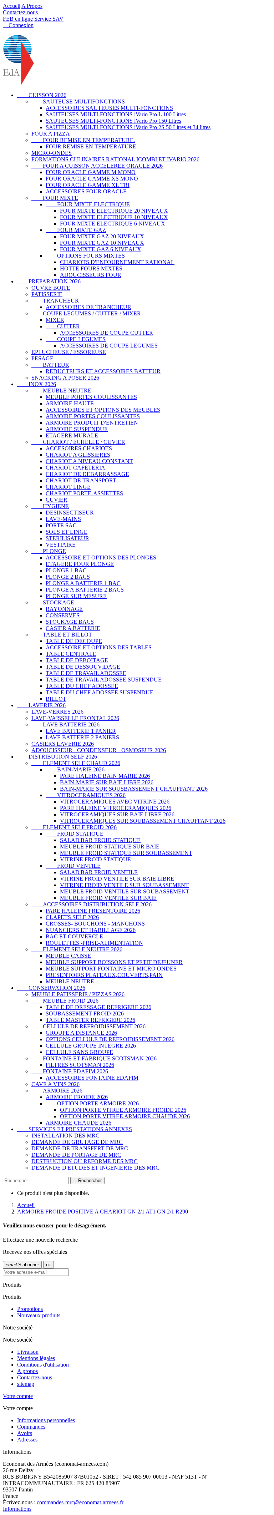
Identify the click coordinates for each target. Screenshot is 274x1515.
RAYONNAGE (64, 609)
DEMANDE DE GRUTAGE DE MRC (77, 1142)
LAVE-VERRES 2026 (57, 712)
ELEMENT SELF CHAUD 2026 (75, 763)
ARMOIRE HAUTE (70, 403)
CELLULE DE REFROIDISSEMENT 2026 (88, 1026)
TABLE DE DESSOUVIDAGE (83, 667)
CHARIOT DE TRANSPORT (81, 480)
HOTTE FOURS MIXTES (91, 268)
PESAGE (42, 358)
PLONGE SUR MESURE (76, 596)
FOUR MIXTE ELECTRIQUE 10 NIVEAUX (114, 217)
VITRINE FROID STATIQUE (95, 859)
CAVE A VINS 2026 (55, 1084)
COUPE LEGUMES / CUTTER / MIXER (86, 313)
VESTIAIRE (61, 545)
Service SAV (49, 19)
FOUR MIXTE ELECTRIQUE (88, 204)
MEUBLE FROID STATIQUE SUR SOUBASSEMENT (126, 853)
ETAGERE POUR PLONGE (80, 564)
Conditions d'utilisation (43, 1365)
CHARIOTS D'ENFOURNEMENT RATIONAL (117, 262)
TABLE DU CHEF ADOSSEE (82, 686)
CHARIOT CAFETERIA (75, 468)
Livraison (28, 1352)
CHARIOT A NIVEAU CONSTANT (89, 461)
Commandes (31, 1427)
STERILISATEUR (67, 538)
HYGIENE (50, 506)
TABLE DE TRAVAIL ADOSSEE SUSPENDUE (104, 680)
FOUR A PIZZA (50, 134)
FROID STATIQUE (74, 834)
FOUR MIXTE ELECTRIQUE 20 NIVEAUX (114, 211)
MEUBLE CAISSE (68, 956)
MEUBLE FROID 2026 (64, 1001)
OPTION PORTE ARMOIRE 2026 (92, 1103)
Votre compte (18, 1396)
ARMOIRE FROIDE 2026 (77, 1097)
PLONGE (48, 551)
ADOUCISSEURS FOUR (90, 275)
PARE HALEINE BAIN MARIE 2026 (105, 776)
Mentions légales (36, 1358)
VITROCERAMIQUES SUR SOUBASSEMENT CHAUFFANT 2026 (142, 821)
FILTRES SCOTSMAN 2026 (80, 1065)
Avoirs (24, 1433)
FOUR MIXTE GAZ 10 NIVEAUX (102, 243)
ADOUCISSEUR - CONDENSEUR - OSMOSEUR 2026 (98, 750)
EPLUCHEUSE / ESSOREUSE (68, 352)
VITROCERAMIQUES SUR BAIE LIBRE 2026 (117, 814)
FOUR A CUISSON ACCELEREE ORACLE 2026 (97, 166)
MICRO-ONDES (51, 153)
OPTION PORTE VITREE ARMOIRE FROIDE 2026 (123, 1110)
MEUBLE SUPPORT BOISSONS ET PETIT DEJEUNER (114, 962)
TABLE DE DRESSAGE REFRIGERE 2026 (98, 1007)
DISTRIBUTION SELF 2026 (57, 757)
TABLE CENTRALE (71, 654)
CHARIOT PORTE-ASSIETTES (84, 493)
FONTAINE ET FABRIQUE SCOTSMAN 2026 (94, 1058)
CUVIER (56, 500)
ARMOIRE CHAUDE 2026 (78, 1123)
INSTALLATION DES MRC (65, 1136)
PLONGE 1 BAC (66, 570)
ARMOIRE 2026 (56, 1091)
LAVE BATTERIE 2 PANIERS (82, 737)
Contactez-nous (20, 12)
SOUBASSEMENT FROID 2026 (85, 1013)
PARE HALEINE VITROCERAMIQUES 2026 (115, 808)
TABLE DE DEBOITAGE (77, 660)
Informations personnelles (46, 1420)
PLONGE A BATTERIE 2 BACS (85, 590)
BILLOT (56, 699)
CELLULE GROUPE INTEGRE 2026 (91, 1046)
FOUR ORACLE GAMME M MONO (91, 172)
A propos (27, 1371)
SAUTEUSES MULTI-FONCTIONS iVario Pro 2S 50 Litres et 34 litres (128, 127)
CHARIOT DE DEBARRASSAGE (87, 474)
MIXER (55, 320)
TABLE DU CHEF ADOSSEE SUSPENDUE (99, 692)
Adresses (27, 1440)
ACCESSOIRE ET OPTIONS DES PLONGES (101, 557)
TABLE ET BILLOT (61, 635)
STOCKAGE (52, 602)
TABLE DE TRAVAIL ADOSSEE (86, 673)
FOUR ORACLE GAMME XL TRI (88, 185)
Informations (17, 1509)
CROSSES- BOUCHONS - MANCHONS (95, 924)
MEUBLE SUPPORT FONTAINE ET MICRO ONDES (111, 969)
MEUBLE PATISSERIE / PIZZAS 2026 (78, 994)
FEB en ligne (18, 19)
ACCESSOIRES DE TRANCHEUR (88, 307)
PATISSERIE (46, 294)
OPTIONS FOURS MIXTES (85, 256)
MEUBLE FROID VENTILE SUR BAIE (108, 898)
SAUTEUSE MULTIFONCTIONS (78, 101)
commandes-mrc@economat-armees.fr (80, 1502)
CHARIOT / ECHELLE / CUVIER (78, 442)
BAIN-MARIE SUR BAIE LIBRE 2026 (106, 782)
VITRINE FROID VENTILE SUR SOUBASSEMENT (124, 885)
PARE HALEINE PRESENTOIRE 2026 (93, 911)
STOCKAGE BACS (70, 622)
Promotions (30, 1309)
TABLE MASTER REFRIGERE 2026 (90, 1020)
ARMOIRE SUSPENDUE (77, 429)
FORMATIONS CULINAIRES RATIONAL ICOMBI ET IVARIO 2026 (115, 159)
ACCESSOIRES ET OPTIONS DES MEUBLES (103, 410)
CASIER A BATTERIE (73, 628)
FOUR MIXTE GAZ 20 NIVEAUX (102, 236)
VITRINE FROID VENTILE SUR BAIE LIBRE (117, 879)
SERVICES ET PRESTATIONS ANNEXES (74, 1129)
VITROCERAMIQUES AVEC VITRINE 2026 (114, 802)
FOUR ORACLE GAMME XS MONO (92, 179)
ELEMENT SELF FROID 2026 (74, 827)
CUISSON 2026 (41, 95)
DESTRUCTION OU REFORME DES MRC (84, 1161)
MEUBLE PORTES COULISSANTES (91, 397)
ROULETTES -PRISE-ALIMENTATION (94, 943)
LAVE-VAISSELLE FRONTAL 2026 (75, 718)
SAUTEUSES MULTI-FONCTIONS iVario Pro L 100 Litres (116, 114)
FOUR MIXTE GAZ (76, 230)
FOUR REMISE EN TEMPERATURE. (83, 140)
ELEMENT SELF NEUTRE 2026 (76, 949)
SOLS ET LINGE (66, 532)
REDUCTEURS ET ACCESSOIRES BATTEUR (103, 371)
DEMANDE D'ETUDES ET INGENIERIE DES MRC (95, 1168)
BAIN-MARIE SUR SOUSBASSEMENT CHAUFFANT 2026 (134, 789)
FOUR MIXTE (54, 198)
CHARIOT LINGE (68, 487)
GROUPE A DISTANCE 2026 (81, 1033)
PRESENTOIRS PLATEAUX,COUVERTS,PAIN (104, 975)
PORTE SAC (61, 525)
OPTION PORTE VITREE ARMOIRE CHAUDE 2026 (125, 1116)
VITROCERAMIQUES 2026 (86, 795)
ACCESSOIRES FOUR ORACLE (86, 191)
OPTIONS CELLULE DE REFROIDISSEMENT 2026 (110, 1039)
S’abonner (22, 1264)
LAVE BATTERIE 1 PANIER (81, 731)
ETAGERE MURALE (72, 435)
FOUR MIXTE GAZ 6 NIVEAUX (100, 249)
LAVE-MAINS (63, 519)
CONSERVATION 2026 (51, 988)
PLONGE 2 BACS (68, 577)
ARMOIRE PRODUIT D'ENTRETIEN (92, 423)
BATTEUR (50, 365)
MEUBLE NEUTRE (61, 390)
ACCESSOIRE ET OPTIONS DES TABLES (99, 647)
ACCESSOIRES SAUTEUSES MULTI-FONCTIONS (109, 108)
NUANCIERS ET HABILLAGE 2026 (91, 930)
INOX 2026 (36, 384)
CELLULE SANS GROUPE (79, 1052)
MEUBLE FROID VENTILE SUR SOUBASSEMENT (124, 891)
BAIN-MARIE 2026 (75, 769)
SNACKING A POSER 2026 (65, 378)
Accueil (11, 6)
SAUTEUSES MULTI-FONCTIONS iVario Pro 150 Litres (113, 121)
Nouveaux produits (38, 1315)
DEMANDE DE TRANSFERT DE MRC (79, 1148)
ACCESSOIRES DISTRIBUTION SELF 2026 (91, 904)
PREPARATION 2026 (49, 281)
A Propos (31, 6)
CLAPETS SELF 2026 (72, 917)
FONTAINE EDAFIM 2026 (69, 1071)
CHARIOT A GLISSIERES (78, 455)
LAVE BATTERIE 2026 (65, 724)
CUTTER (63, 326)
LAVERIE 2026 (41, 705)
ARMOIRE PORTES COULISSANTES (93, 416)
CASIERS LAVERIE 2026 (62, 744)
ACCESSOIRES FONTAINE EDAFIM (92, 1078)
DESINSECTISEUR (70, 513)
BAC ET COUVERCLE (74, 936)
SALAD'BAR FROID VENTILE (99, 872)
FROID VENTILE (73, 866)
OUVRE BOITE (50, 288)
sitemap (25, 1384)
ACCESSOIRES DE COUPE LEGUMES (109, 346)
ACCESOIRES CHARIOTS (79, 448)
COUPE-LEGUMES (76, 339)
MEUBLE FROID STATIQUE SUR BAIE (109, 846)
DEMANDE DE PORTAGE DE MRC (76, 1155)
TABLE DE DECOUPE (74, 641)
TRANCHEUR (55, 301)
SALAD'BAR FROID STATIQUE (100, 840)
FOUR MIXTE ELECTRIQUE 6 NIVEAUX (112, 224)
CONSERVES (63, 615)
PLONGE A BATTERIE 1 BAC (83, 583)
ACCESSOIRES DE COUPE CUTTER (106, 333)
